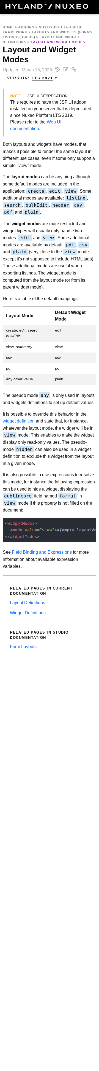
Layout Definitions (27, 602)
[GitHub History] (58, 70)
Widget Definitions (28, 612)
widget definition (19, 421)
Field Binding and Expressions (42, 552)
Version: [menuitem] (30, 78)
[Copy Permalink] (74, 70)
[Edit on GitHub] (66, 70)
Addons (26, 27)
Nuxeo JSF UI (52, 27)
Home (8, 27)
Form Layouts (23, 646)
